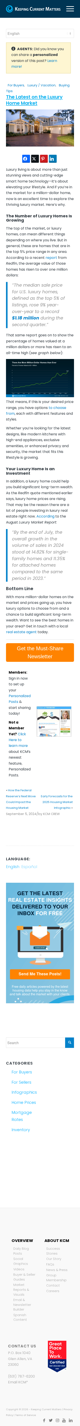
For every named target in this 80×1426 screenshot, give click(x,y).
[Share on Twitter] (35, 159)
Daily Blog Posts (21, 1251)
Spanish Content (20, 1317)
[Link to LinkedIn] (70, 1420)
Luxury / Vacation (42, 85)
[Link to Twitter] (50, 1420)
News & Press (57, 1270)
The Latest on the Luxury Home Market (34, 100)
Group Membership (56, 1277)
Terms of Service (25, 1415)
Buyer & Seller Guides (24, 1277)
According (45, 516)
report (51, 257)
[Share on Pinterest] (44, 159)
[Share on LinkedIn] (53, 159)
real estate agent (21, 632)
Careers (52, 1291)
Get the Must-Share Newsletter (40, 652)
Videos (18, 1269)
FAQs (50, 1264)
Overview (22, 1240)
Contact (53, 1285)
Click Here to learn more (18, 740)
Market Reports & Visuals (21, 1290)
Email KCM (17, 1382)
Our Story (53, 1259)
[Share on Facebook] (26, 159)
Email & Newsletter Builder (22, 1305)
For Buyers (16, 85)
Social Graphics (20, 1261)
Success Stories (53, 1251)
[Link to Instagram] (57, 1420)
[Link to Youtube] (64, 1420)
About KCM (56, 1240)
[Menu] (68, 9)
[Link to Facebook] (44, 1420)
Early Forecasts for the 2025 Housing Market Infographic (57, 802)
